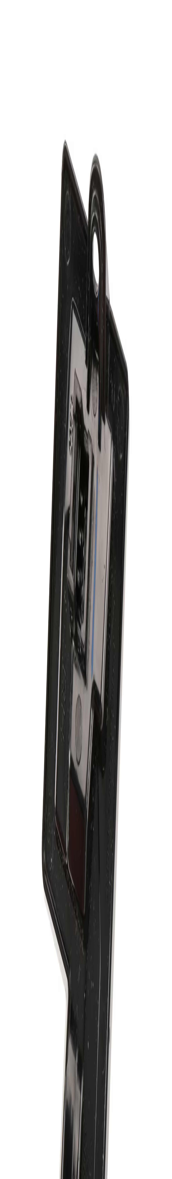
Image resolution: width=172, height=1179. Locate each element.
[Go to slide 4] (8, 548)
